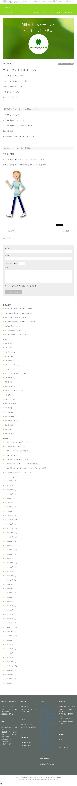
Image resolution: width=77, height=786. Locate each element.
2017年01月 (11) (11, 520)
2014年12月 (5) (10, 623)
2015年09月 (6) (10, 588)
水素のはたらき (7, 739)
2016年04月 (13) (11, 558)
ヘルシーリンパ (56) (12, 369)
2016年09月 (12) (11, 537)
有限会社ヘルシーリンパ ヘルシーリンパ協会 (38, 777)
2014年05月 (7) (10, 653)
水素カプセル (25, 707)
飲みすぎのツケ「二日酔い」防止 (16, 334)
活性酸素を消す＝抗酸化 (9, 732)
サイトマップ (63, 747)
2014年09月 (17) (11, 636)
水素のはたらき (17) (12, 399)
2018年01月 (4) (10, 498)
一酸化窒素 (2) (10, 377)
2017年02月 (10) (11, 515)
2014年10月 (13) (11, 631)
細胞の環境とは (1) (11, 420)
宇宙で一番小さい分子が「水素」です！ (18, 309)
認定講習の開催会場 (8, 714)
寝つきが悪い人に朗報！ (13, 330)
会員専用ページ (68, 12)
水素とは (26, 12)
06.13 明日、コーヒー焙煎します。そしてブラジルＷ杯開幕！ (26, 468)
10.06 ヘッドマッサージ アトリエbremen (20, 451)
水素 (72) (8, 395)
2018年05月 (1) (10, 481)
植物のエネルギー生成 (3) (14, 390)
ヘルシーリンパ (10, 7)
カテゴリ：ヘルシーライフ (65, 63)
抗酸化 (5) (8, 382)
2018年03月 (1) (10, 490)
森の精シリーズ (26, 711)
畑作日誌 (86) (10, 416)
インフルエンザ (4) (11, 352)
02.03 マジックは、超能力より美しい (18, 442)
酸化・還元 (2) (10, 433)
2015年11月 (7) (10, 580)
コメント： (8, 268)
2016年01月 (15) (11, 571)
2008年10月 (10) (11, 670)
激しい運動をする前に (47, 742)
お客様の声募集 (26, 745)
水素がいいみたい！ (8, 744)
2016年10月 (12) (11, 533)
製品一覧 (36, 12)
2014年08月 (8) (10, 640)
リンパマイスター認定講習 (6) (15, 373)
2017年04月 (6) (10, 507)
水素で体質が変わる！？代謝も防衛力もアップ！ (22, 313)
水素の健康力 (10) (11, 403)
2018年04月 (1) (10, 485)
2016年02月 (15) (11, 567)
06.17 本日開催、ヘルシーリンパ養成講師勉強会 (22, 464)
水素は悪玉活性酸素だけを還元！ (16, 317)
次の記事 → (67, 231)
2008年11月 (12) (11, 666)
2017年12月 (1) (10, 502)
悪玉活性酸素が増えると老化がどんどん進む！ (21, 322)
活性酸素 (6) (9, 412)
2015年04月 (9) (10, 606)
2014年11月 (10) (11, 627)
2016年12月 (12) (11, 524)
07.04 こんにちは (11, 455)
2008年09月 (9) (10, 674)
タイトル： (8, 248)
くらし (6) (8, 347)
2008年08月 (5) (10, 679)
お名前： (8, 255)
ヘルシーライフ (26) (12, 365)
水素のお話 (5, 741)
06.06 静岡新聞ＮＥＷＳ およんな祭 (18, 472)
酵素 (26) (8, 429)
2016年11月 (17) (11, 528)
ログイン (62, 739)
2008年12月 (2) (10, 662)
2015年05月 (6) (10, 601)
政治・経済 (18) (10, 386)
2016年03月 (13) (11, 563)
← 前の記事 (9, 231)
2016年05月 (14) (11, 554)
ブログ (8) (8, 343)
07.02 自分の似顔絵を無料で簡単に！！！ (19, 459)
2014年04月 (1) (10, 657)
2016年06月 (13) (11, 550)
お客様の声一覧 (26, 742)
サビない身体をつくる (12, 326)
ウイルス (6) (9, 356)
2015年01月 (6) (10, 619)
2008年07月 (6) (10, 683)
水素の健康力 (44, 750)
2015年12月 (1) (10, 576)
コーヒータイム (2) (11, 360)
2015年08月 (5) (10, 593)
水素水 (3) (8, 408)
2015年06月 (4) (10, 597)
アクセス (62, 723)
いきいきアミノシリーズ (29, 709)
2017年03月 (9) (10, 511)
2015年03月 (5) (10, 610)
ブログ (44, 12)
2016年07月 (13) (11, 545)
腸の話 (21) (9, 425)
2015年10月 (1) (10, 584)
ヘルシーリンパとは (13, 12)
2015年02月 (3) (10, 614)
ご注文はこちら (54, 12)
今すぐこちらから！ (27, 725)
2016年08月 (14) (11, 541)
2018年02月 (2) (10, 494)
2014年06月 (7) (10, 649)
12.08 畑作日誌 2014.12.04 (15, 446)
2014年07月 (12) (11, 644)
